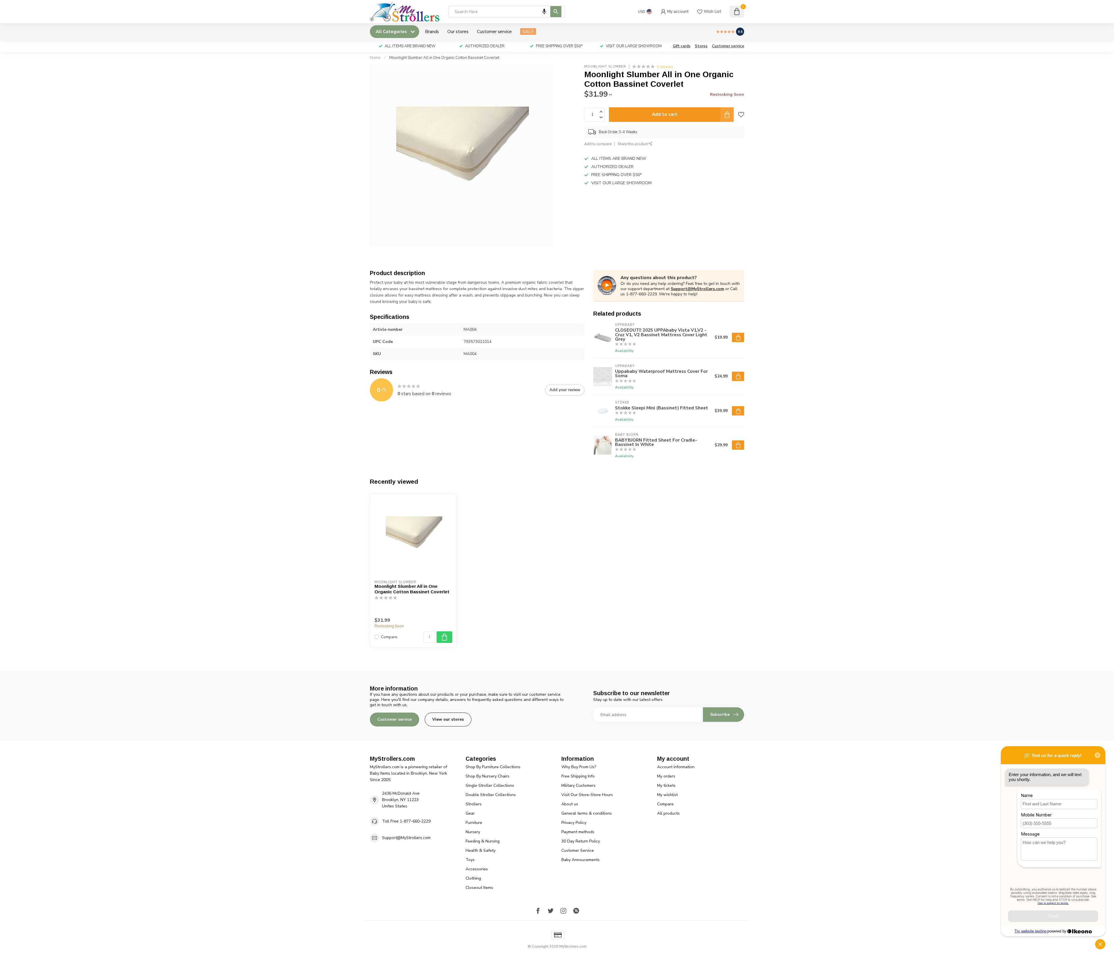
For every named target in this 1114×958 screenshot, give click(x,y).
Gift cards (681, 46)
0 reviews (665, 66)
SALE (528, 31)
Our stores (458, 31)
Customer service (494, 31)
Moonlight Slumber (605, 66)
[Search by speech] (544, 11)
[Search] (556, 11)
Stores (701, 46)
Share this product (633, 143)
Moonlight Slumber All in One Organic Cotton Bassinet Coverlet (444, 57)
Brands (432, 31)
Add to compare (598, 143)
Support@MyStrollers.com (697, 289)
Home (375, 57)
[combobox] (507, 11)
